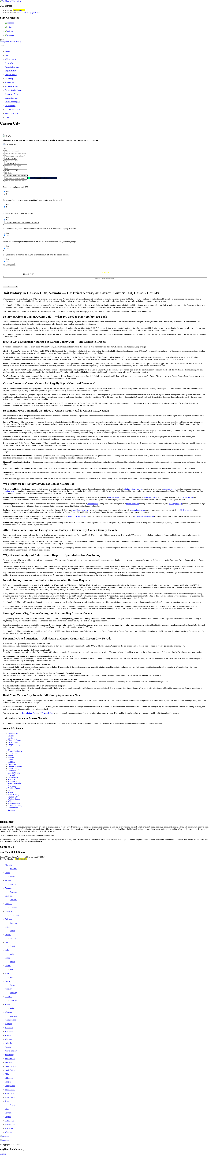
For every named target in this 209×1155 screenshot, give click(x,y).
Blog (7, 55)
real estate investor (150, 497)
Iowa (7, 973)
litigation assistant (9, 491)
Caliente (11, 736)
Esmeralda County (15, 751)
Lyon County (13, 777)
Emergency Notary (12, 94)
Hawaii (7, 942)
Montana (8, 1039)
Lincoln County (14, 773)
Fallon (10, 755)
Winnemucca (13, 808)
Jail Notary (9, 78)
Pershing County (14, 788)
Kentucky (8, 989)
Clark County (13, 742)
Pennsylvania (10, 1086)
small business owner (81, 510)
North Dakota (10, 1070)
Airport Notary (10, 71)
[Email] (104, 1140)
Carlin (10, 738)
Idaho (7, 950)
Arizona (8, 880)
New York (9, 1062)
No (7, 194)
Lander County (13, 768)
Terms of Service (11, 113)
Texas (7, 1101)
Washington (9, 1121)
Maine (7, 1004)
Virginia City (13, 797)
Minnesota (9, 1028)
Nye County (12, 786)
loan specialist (92, 504)
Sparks (10, 792)
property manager (186, 497)
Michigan (8, 1024)
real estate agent (114, 497)
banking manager (175, 504)
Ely (9, 749)
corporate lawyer (169, 489)
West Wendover (14, 803)
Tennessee (14, 1105)
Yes (7, 191)
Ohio (7, 1074)
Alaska (7, 873)
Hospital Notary (11, 75)
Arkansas (8, 888)
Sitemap (3, 1154)
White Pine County (15, 806)
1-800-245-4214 (19, 10)
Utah (7, 1109)
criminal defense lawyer (133, 489)
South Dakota (10, 1097)
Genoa (10, 760)
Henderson (12, 764)
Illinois (7, 958)
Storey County (13, 795)
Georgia (8, 935)
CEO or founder (186, 510)
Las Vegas (12, 771)
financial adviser (132, 504)
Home (7, 51)
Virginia (8, 1117)
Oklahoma (9, 1078)
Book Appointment (10, 287)
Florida (7, 927)
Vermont (8, 1113)
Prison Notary (10, 82)
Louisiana (8, 997)
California (8, 896)
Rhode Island (10, 1090)
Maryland (8, 1012)
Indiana (8, 966)
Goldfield (11, 762)
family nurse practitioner (77, 516)
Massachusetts (10, 1020)
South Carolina (10, 1093)
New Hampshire (11, 1051)
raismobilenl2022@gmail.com (28, 13)
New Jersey (9, 1055)
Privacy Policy (10, 106)
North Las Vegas (14, 784)
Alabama (8, 865)
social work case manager (144, 516)
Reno (10, 790)
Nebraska (8, 1043)
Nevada (8, 1047)
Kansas (7, 981)
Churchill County (14, 740)
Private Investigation (12, 102)
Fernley (11, 758)
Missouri (8, 1035)
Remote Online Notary (13, 90)
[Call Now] (104, 1136)
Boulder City (13, 734)
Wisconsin (9, 1128)
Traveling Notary (11, 86)
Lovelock (11, 775)
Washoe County (14, 799)
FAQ (7, 117)
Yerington (11, 810)
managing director (138, 510)
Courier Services (11, 98)
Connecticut (9, 911)
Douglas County (14, 744)
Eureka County (13, 753)
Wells (10, 801)
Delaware (8, 919)
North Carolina (10, 1066)
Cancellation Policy (12, 109)
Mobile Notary (10, 59)
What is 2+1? (28, 274)
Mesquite (11, 779)
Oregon (8, 1082)
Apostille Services (12, 67)
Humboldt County (15, 766)
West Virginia (10, 1124)
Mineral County (14, 782)
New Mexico (10, 1059)
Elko (9, 747)
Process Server (10, 63)
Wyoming (8, 1132)
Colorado (8, 904)
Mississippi (9, 1031)
